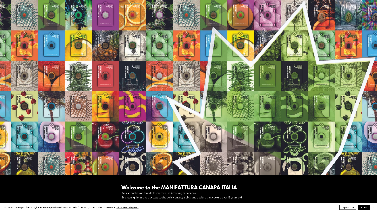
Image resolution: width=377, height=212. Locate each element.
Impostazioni (348, 207)
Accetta (364, 207)
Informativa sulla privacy (127, 207)
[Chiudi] (373, 207)
